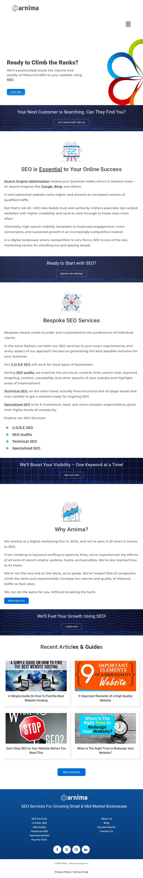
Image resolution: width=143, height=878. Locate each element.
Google (47, 186)
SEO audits (25, 373)
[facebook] (57, 849)
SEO (10, 80)
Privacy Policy (63, 872)
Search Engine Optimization (27, 181)
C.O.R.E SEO (21, 364)
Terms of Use (80, 872)
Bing (58, 186)
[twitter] (67, 849)
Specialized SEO (17, 404)
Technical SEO (15, 391)
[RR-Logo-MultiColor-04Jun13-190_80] (25, 4)
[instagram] (76, 849)
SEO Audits (22, 434)
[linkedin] (86, 849)
